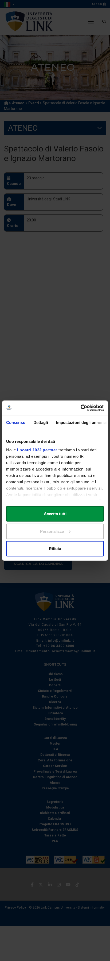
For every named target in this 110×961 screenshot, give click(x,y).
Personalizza (52, 531)
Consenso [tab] (15, 422)
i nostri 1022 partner (37, 449)
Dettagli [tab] (40, 422)
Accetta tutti (55, 514)
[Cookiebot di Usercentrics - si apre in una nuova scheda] (80, 407)
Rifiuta (55, 548)
